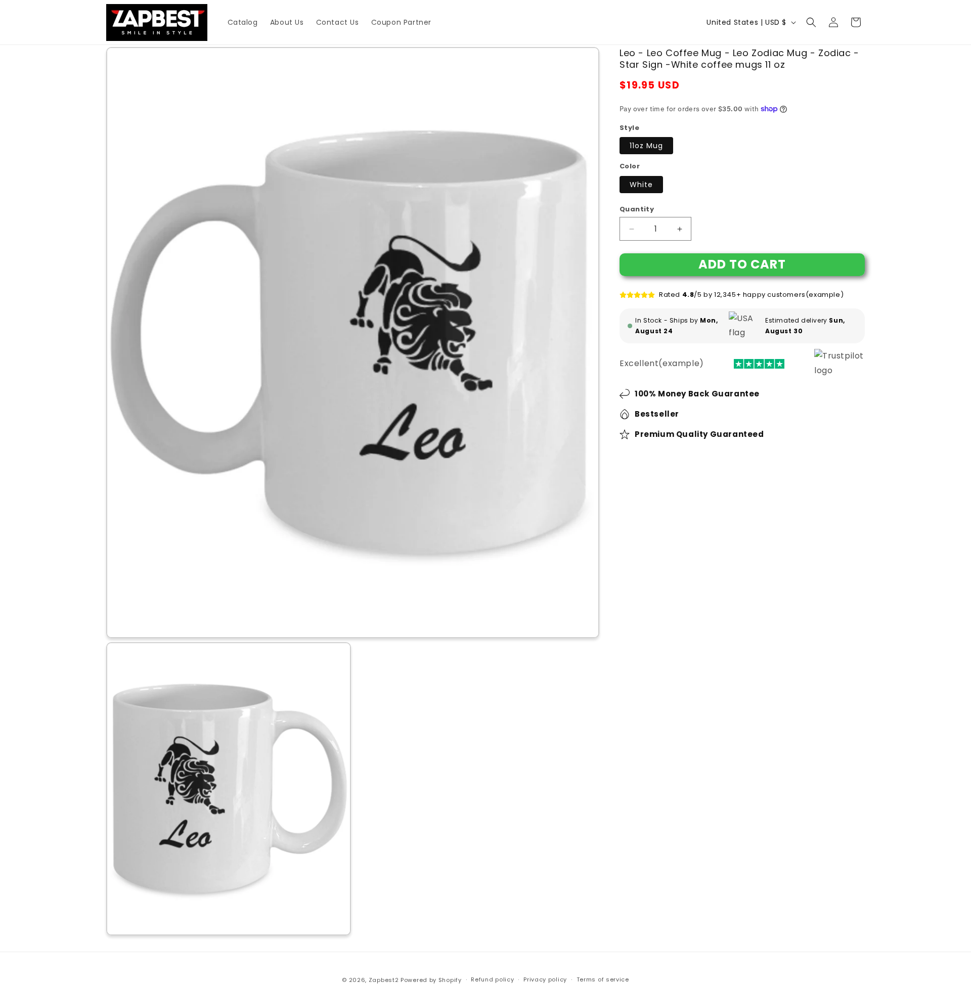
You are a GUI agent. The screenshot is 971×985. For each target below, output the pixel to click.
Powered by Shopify (431, 980)
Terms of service (603, 979)
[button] (811, 22)
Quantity (637, 209)
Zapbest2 (384, 980)
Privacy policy (545, 979)
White (641, 185)
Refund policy (492, 979)
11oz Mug (646, 146)
